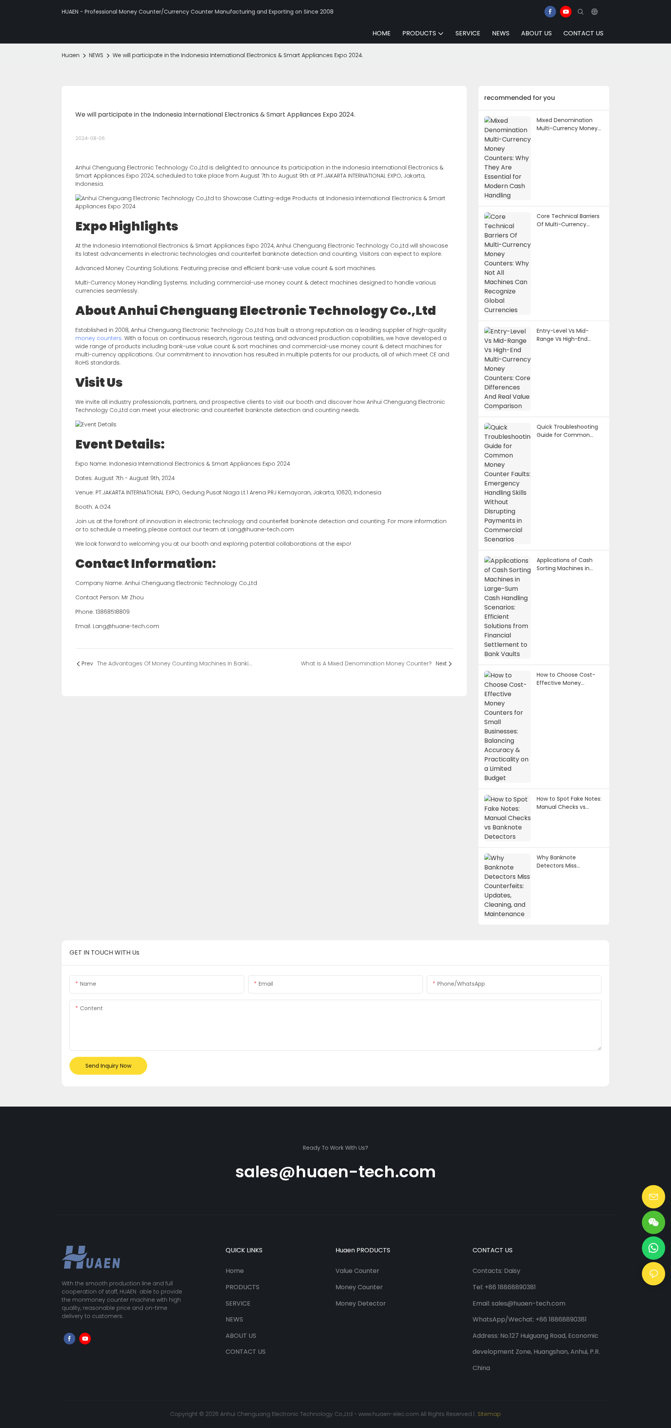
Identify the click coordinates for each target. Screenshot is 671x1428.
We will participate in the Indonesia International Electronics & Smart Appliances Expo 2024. (238, 55)
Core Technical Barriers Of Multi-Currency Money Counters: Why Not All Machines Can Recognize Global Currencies (568, 220)
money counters (98, 338)
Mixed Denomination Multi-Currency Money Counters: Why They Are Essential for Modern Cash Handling (569, 124)
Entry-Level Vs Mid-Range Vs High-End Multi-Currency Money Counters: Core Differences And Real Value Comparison (567, 335)
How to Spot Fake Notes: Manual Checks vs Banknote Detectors (569, 803)
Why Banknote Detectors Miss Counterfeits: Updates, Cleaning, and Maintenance (567, 862)
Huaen (71, 55)
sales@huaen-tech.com (335, 1171)
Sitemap (488, 1414)
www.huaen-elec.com (388, 1414)
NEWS (96, 55)
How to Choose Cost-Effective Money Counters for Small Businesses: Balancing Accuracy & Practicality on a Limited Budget (568, 679)
